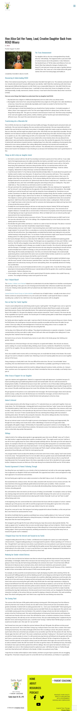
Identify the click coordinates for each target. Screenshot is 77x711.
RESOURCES (35, 688)
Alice (8, 45)
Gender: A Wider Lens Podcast (17, 283)
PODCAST (34, 692)
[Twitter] (42, 697)
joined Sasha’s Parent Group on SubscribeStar (19, 293)
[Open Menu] (74, 6)
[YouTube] (38, 704)
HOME (32, 679)
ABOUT (33, 683)
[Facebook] (35, 697)
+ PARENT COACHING (62, 680)
